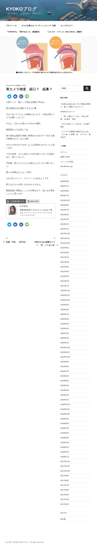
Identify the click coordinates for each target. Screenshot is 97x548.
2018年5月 (64, 438)
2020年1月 (64, 343)
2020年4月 (64, 328)
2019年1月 (64, 400)
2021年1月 (64, 286)
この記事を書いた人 (17, 201)
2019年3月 (64, 390)
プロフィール (11, 26)
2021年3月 (64, 276)
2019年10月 (65, 357)
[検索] (87, 88)
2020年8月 (64, 310)
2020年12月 (65, 290)
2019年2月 (64, 395)
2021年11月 (65, 238)
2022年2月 (64, 224)
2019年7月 (64, 371)
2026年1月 (64, 186)
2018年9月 (64, 419)
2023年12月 (65, 200)
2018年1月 (64, 457)
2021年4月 (64, 271)
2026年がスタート (67, 112)
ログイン (63, 152)
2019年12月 (65, 347)
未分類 (63, 519)
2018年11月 (65, 409)
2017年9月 (64, 476)
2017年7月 (64, 485)
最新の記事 (34, 201)
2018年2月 (64, 452)
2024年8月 (64, 191)
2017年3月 (64, 504)
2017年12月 (65, 461)
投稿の (65, 157)
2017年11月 (65, 466)
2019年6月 (64, 376)
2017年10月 (65, 471)
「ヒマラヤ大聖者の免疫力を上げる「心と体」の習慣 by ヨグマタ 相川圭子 (75, 134)
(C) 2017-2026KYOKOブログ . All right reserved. (24, 542)
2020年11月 (65, 295)
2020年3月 (64, 333)
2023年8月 (64, 205)
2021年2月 (64, 281)
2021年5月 (64, 267)
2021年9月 (64, 248)
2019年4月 (64, 385)
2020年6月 (64, 319)
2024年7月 (64, 196)
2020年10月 (65, 300)
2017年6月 (64, 490)
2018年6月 (64, 433)
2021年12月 (65, 233)
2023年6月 (64, 215)
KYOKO (23, 85)
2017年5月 (64, 495)
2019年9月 (64, 362)
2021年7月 (64, 257)
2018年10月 (65, 414)
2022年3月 (64, 219)
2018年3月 (64, 447)
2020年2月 (64, 338)
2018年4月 (64, 442)
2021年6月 (64, 262)
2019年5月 (64, 381)
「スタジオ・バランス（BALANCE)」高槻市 (64, 32)
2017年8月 (64, 480)
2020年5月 (64, 324)
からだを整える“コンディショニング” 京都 (39, 26)
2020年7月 (64, 314)
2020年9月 (64, 305)
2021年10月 (65, 243)
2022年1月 (64, 229)
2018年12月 (65, 404)
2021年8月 (64, 253)
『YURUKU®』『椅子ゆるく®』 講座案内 (23, 32)
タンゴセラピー (67, 26)
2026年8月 (64, 181)
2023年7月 (64, 210)
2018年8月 (64, 423)
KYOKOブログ (21, 9)
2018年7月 (64, 428)
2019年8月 (64, 366)
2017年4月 (64, 499)
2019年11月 (65, 352)
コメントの (66, 162)
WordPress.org (66, 166)
